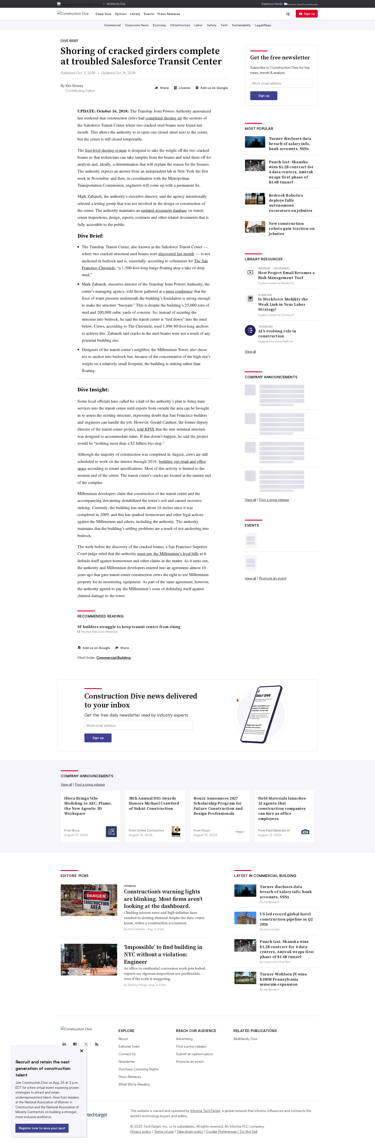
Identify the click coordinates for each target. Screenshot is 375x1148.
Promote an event (272, 578)
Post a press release (274, 500)
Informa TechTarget (205, 1111)
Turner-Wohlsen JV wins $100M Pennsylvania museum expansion (283, 979)
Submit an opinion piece (194, 1054)
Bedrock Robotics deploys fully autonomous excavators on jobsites (290, 203)
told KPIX (146, 429)
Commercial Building (113, 657)
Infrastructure (180, 25)
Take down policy (190, 1131)
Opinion (121, 14)
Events (149, 14)
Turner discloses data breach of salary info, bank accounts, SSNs (290, 143)
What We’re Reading (134, 1084)
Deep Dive (103, 14)
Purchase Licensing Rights (138, 1069)
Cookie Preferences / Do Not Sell (231, 1131)
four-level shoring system (106, 150)
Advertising (184, 1039)
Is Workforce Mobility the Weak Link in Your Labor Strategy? (283, 304)
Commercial (112, 25)
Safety (211, 25)
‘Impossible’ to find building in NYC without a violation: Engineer (163, 954)
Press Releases (169, 14)
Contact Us (127, 1054)
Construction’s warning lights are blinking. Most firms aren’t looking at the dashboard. (163, 899)
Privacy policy (140, 1131)
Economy (159, 25)
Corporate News (137, 25)
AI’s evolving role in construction (277, 333)
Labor (198, 25)
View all (250, 351)
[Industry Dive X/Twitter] (85, 1044)
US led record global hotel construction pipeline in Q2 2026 (286, 919)
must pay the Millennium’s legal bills (168, 553)
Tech (224, 25)
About (123, 1039)
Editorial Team (129, 1046)
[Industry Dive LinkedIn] (64, 1044)
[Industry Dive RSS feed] (96, 1044)
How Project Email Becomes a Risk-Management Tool (286, 275)
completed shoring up (164, 118)
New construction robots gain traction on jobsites (292, 228)
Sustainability (241, 25)
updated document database (164, 210)
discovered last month (176, 253)
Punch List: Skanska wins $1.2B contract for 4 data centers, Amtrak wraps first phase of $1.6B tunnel (291, 172)
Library (135, 14)
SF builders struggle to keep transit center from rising (129, 626)
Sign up (309, 13)
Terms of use (164, 1131)
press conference (179, 291)
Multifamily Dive (116, 3)
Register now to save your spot (42, 1128)
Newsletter (126, 1061)
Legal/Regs (263, 25)
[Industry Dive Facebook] (74, 1044)
